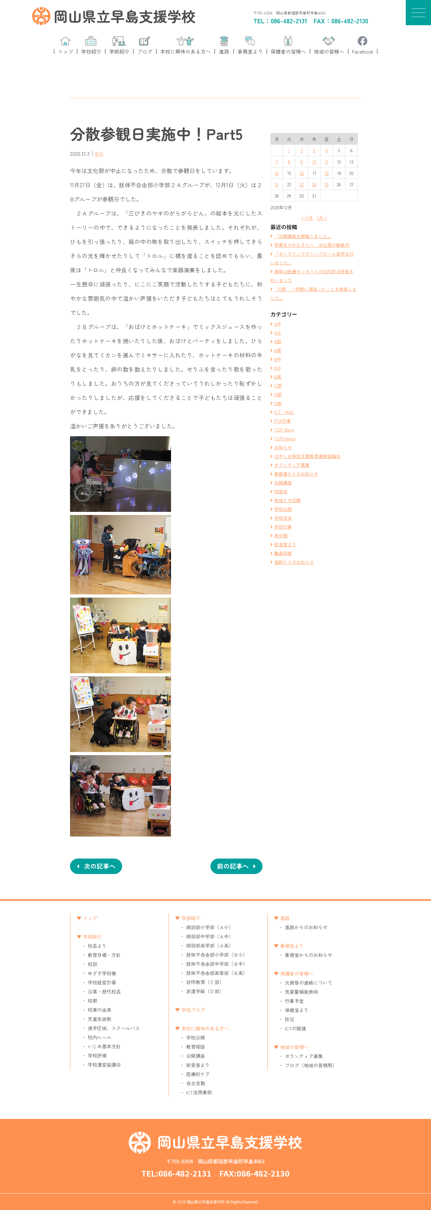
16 (301, 173)
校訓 (92, 964)
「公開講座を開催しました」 (303, 236)
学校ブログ (193, 1009)
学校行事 (283, 527)
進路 (285, 918)
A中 (277, 324)
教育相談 (195, 1046)
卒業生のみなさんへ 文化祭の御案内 (311, 245)
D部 (278, 394)
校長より (97, 945)
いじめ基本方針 (104, 1046)
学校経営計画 (102, 982)
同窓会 (280, 491)
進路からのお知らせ (294, 562)
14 (277, 173)
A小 (277, 332)
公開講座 (283, 482)
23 (301, 184)
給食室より (285, 544)
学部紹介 (190, 918)
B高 (277, 376)
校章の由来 (99, 1009)
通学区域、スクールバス (114, 1028)
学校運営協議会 (104, 1064)
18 (326, 173)
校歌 (92, 1000)
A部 (277, 341)
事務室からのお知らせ (296, 474)
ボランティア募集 (292, 465)
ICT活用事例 (199, 1092)
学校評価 (97, 1055)
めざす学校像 (102, 973)
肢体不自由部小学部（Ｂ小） (217, 954)
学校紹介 (92, 936)
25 (326, 184)
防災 (289, 1019)
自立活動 (195, 1083)
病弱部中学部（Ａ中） (209, 936)
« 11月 (307, 218)
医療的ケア (198, 1074)
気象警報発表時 (301, 991)
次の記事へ (99, 866)
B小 (99, 153)
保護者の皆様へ (296, 973)
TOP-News (284, 438)
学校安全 (283, 518)
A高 (277, 350)
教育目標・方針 (104, 955)
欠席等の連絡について (308, 982)
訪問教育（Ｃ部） (205, 982)
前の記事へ (233, 866)
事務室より (292, 945)
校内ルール (99, 1037)
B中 (277, 359)
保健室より (297, 1010)
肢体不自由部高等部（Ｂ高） (217, 973)
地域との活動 (287, 500)
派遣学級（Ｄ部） (205, 991)
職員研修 (283, 553)
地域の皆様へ (294, 1047)
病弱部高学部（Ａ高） (209, 945)
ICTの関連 (295, 1028)
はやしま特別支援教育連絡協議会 (307, 456)
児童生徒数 (99, 1019)
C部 (278, 385)
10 (314, 162)
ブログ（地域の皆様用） (311, 1065)
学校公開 (283, 509)
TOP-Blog (284, 429)
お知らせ (283, 447)
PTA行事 (282, 421)
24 (314, 184)
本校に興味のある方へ (205, 1028)
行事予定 (294, 1001)
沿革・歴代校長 (104, 991)
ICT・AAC (284, 412)
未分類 (280, 535)
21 (277, 184)
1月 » (322, 218)
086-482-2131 (289, 20)
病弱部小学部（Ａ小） (209, 927)
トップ (90, 918)
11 (326, 162)
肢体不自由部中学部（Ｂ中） (217, 963)
